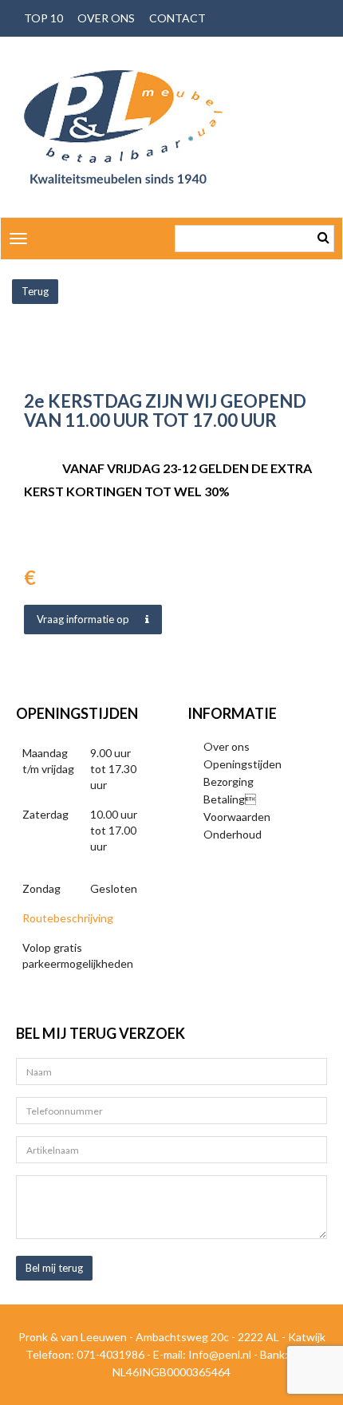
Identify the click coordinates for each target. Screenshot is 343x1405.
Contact (177, 18)
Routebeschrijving (67, 918)
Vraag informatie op (83, 619)
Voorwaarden (236, 816)
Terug (35, 291)
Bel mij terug (54, 1267)
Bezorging (228, 781)
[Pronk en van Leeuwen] (123, 126)
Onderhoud (232, 834)
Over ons (106, 18)
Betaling (229, 799)
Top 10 (43, 18)
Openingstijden (242, 764)
